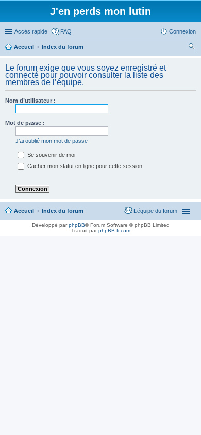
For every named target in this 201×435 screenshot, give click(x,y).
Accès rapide (30, 31)
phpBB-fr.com (114, 230)
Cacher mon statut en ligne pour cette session (84, 166)
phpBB (77, 225)
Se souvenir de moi (50, 155)
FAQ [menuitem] (66, 31)
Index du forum (62, 211)
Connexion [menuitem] (182, 31)
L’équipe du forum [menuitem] (155, 211)
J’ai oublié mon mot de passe (51, 141)
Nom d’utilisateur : (30, 100)
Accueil (24, 211)
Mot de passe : (25, 123)
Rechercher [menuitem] (192, 48)
